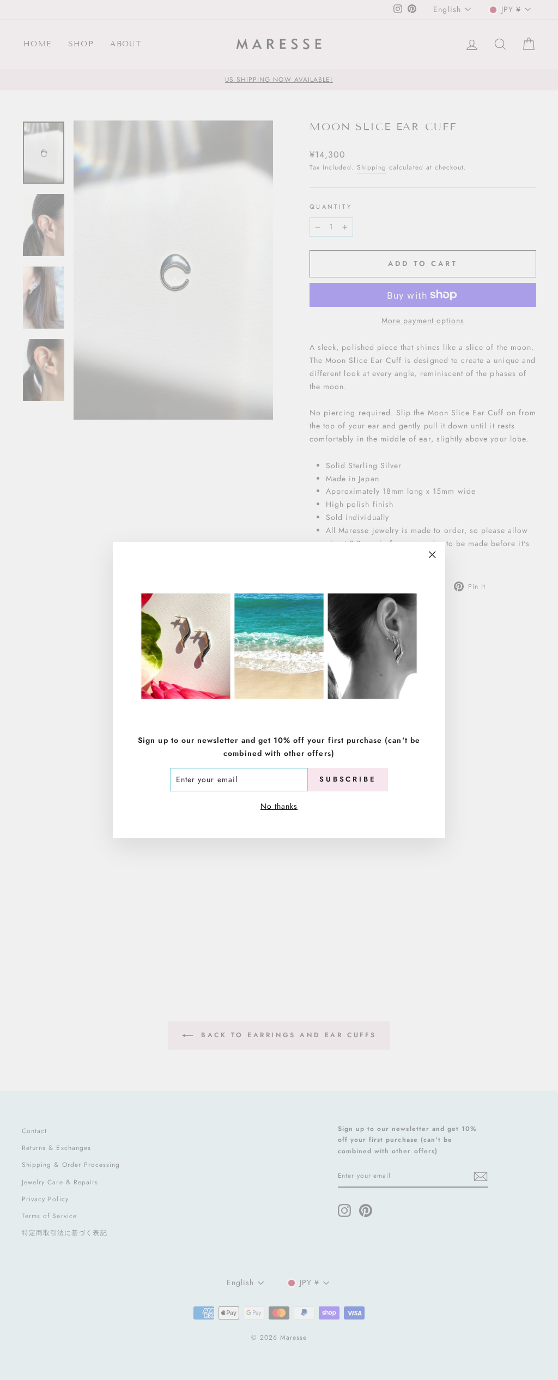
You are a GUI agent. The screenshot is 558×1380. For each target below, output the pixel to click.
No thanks (279, 806)
